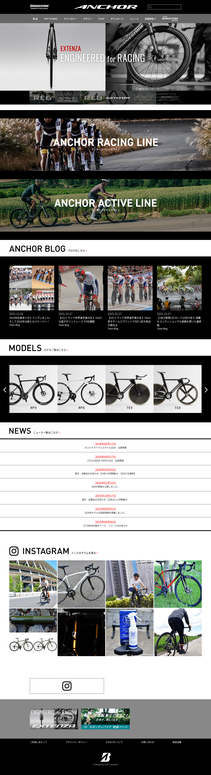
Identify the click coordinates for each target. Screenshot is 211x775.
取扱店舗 (177, 742)
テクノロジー (70, 18)
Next (206, 389)
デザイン (87, 18)
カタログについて (114, 742)
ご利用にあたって (38, 742)
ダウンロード (117, 18)
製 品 (35, 18)
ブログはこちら (76, 250)
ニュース (134, 18)
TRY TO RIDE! (51, 18)
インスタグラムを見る (83, 553)
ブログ (101, 18)
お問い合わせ (147, 742)
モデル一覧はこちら (55, 350)
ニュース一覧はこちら (45, 432)
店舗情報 (149, 18)
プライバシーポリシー (76, 742)
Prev (5, 389)
